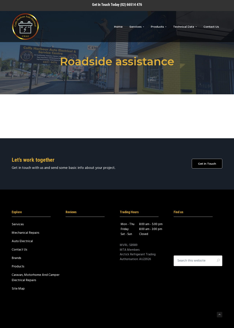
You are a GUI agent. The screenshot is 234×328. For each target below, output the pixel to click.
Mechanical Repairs (25, 233)
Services (18, 224)
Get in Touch (207, 163)
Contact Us (19, 249)
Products (18, 266)
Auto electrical (22, 241)
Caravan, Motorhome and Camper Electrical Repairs (35, 277)
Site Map (18, 288)
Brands (16, 258)
